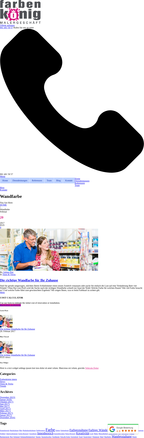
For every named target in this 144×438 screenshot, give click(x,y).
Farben (58, 430)
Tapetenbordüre (46, 437)
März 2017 (5, 411)
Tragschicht (74, 437)
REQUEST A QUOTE (10, 305)
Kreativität (82, 433)
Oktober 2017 (7, 402)
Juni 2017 (5, 404)
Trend (81, 437)
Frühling (3, 433)
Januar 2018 (6, 399)
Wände (134, 437)
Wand (102, 437)
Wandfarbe (107, 437)
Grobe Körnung (23, 433)
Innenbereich (45, 433)
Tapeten (38, 437)
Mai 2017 (5, 406)
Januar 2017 (6, 415)
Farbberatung (40, 430)
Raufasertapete (4, 437)
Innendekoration (59, 433)
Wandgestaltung (122, 436)
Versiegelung (87, 437)
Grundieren (33, 433)
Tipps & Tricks (9, 274)
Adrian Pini (8, 272)
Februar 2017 (6, 413)
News (2, 381)
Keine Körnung (70, 433)
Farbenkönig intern (8, 379)
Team (49, 180)
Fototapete (140, 430)
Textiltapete (56, 437)
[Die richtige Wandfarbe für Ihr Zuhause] (49, 270)
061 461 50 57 (6, 27)
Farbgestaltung (78, 430)
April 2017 (5, 408)
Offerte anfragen (7, 25)
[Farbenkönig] (20, 23)
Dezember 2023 (7, 397)
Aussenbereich (4, 430)
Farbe (50, 429)
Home (5, 180)
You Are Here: (6, 203)
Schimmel (16, 437)
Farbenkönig (65, 430)
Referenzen (37, 180)
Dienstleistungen (20, 180)
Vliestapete (95, 437)
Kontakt (68, 180)
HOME (3, 205)
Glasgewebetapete (12, 433)
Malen (96, 433)
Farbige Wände (98, 430)
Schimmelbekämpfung (27, 437)
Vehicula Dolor (92, 368)
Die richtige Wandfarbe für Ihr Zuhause (29, 280)
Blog (58, 180)
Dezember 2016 (7, 417)
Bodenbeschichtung (29, 430)
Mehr (2, 292)
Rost (11, 437)
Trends (3, 386)
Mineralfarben (103, 433)
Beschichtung (14, 430)
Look (91, 433)
